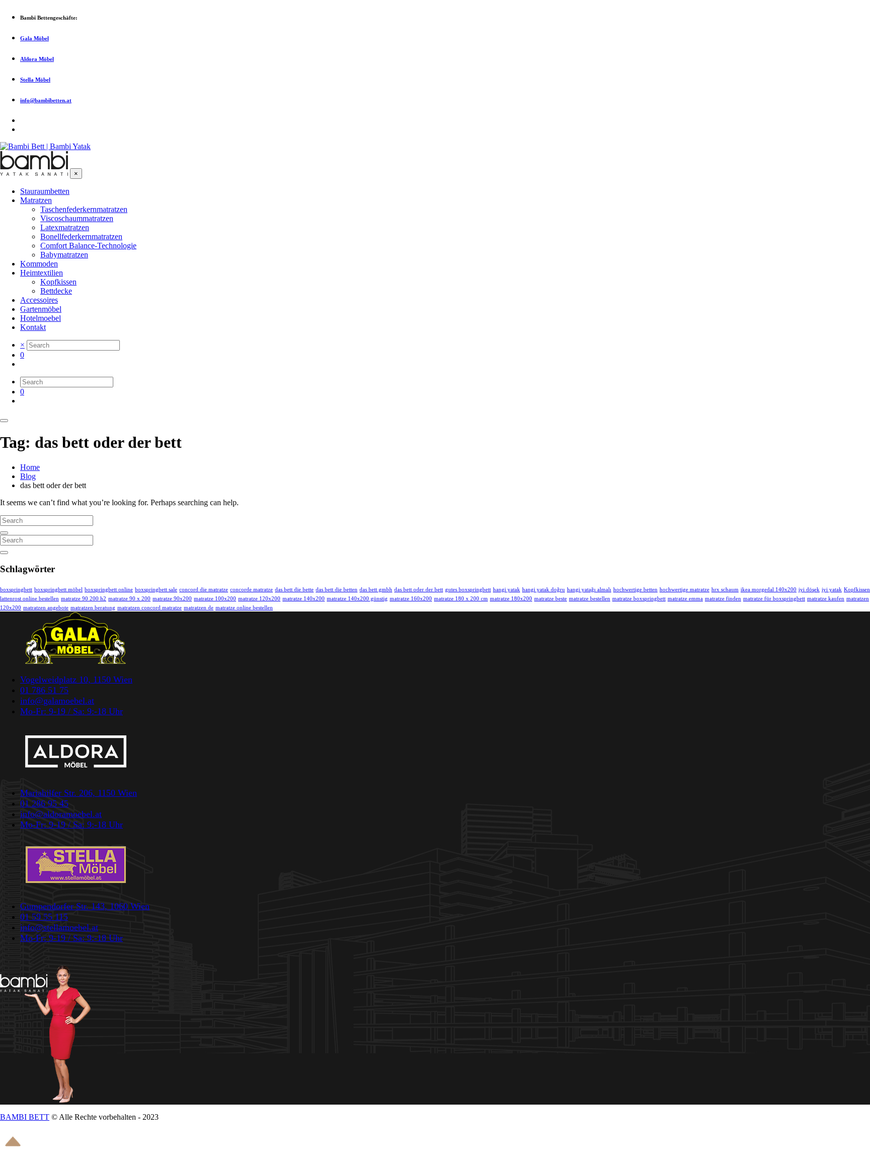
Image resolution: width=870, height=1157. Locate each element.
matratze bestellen (589, 598)
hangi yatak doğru (543, 589)
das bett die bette (294, 589)
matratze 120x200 (259, 598)
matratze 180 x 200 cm (461, 598)
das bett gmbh (375, 589)
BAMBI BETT (24, 1117)
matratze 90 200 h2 (83, 598)
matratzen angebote (45, 607)
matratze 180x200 (511, 598)
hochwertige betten (635, 589)
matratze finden (723, 598)
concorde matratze (251, 589)
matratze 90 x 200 (129, 598)
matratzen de (198, 607)
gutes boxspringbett (468, 589)
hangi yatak (506, 589)
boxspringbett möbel (58, 589)
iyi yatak (832, 589)
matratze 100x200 (215, 598)
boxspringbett (16, 589)
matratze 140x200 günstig (357, 598)
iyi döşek (809, 589)
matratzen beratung (92, 607)
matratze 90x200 (172, 598)
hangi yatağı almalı (589, 589)
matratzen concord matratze (149, 607)
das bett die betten (336, 589)
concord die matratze (203, 589)
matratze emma (685, 598)
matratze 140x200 (303, 598)
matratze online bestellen (244, 607)
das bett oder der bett (418, 589)
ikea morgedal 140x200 (768, 589)
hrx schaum (725, 589)
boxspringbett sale (156, 589)
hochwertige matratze (684, 589)
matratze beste (550, 598)
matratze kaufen (825, 598)
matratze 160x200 (411, 598)
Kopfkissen (857, 589)
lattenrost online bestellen (29, 598)
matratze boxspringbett (639, 598)
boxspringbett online (109, 589)
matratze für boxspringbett (774, 598)
